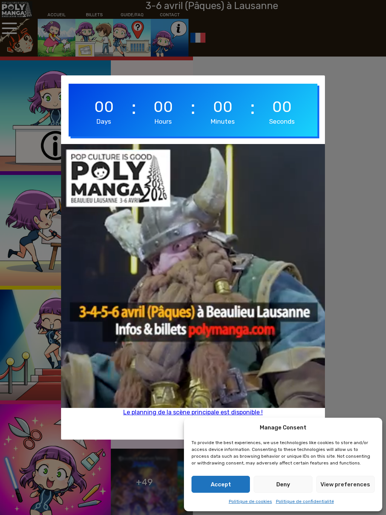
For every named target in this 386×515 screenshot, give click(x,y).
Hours (163, 121)
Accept (221, 484)
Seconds (282, 121)
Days (103, 121)
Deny (283, 484)
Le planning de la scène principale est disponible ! (193, 412)
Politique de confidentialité (305, 501)
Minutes (223, 121)
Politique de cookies (250, 501)
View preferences (345, 484)
